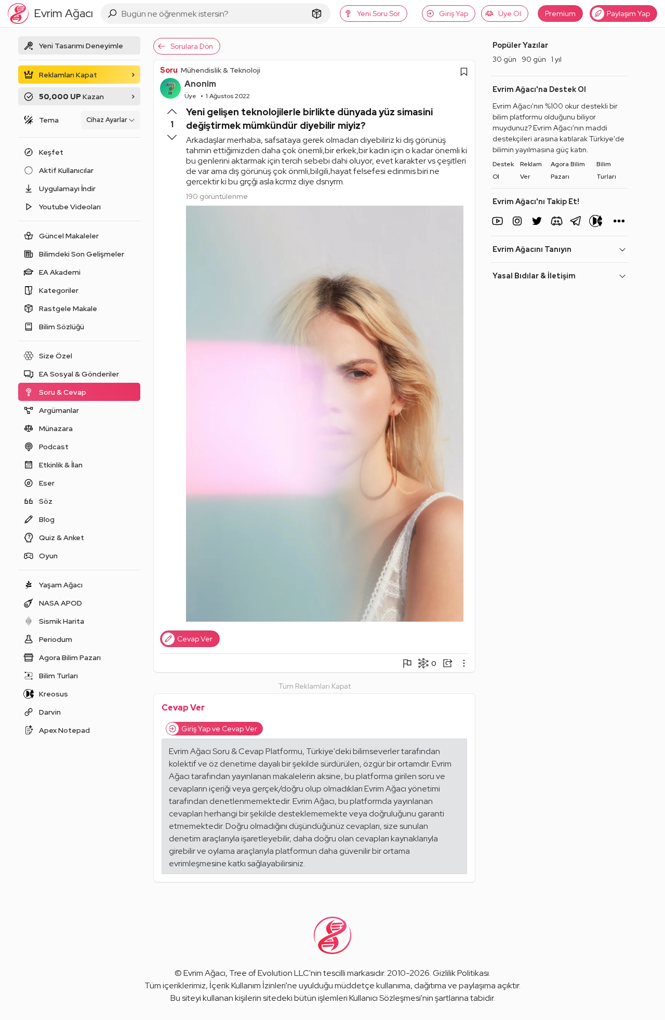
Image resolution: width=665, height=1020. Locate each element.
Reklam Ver (531, 170)
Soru (169, 70)
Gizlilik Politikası (461, 973)
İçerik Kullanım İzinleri (247, 985)
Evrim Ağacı (204, 973)
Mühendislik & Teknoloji (220, 70)
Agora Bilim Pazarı (568, 170)
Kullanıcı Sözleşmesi (385, 997)
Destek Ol (503, 170)
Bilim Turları (606, 170)
